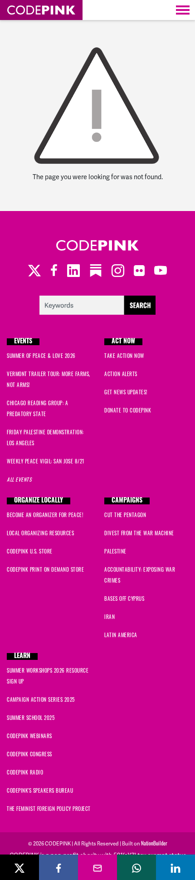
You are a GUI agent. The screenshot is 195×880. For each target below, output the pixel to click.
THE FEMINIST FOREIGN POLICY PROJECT (49, 808)
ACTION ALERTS (120, 373)
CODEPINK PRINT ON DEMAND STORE (45, 569)
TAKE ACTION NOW (124, 355)
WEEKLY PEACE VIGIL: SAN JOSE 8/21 (45, 461)
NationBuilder (154, 843)
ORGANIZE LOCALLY (38, 501)
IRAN (109, 616)
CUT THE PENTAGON (125, 514)
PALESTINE (115, 551)
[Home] (41, 10)
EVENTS (23, 341)
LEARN (22, 656)
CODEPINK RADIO (25, 772)
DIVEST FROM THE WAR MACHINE (139, 533)
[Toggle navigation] (183, 10)
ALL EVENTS (19, 479)
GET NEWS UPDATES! (125, 392)
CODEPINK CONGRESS (29, 754)
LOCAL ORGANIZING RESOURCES (40, 533)
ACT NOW (123, 341)
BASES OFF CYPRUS (124, 598)
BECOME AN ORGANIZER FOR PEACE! (45, 514)
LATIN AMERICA (120, 635)
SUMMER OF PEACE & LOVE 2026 (41, 355)
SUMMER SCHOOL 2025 (30, 717)
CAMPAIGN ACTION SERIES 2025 (41, 699)
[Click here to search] (97, 304)
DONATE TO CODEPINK (127, 410)
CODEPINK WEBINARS (29, 735)
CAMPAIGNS (127, 501)
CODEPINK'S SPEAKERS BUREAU (40, 790)
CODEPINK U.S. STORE (30, 551)
